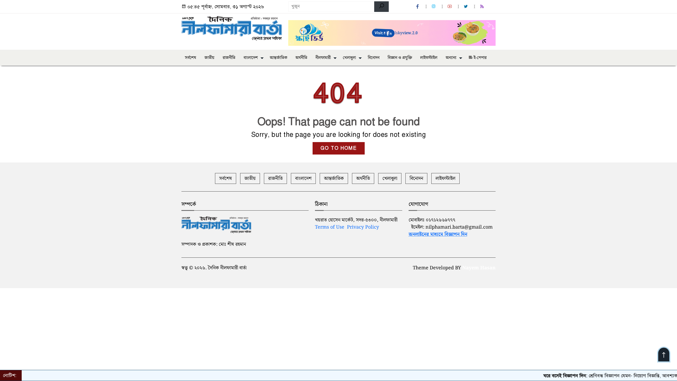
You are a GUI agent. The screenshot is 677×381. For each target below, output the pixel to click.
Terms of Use (329, 227)
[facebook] (418, 7)
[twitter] (466, 7)
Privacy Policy (363, 227)
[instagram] (434, 7)
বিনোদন (373, 58)
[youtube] (450, 7)
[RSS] (482, 7)
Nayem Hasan (479, 268)
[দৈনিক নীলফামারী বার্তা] (231, 28)
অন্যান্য (451, 58)
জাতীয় (209, 58)
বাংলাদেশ (251, 58)
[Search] (381, 6)
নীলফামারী (323, 58)
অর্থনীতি (301, 58)
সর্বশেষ (190, 58)
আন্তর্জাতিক (278, 58)
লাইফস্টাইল (428, 58)
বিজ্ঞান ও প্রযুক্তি (400, 58)
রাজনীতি (229, 58)
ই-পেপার (480, 58)
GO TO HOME (339, 148)
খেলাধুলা (349, 58)
